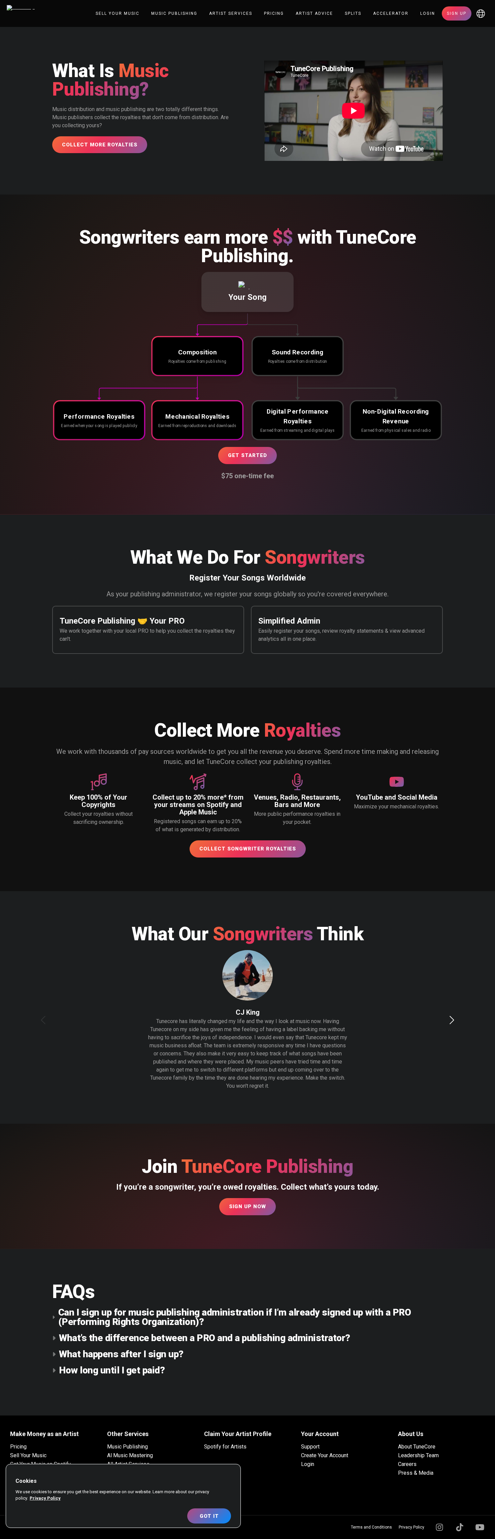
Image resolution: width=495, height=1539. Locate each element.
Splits (353, 13)
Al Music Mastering (130, 1455)
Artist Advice (314, 13)
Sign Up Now (247, 1206)
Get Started (247, 455)
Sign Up (456, 13)
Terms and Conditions (371, 1527)
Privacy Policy (411, 1527)
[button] (247, 292)
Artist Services (230, 13)
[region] (123, 1496)
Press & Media (415, 1473)
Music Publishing (174, 13)
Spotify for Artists (225, 1446)
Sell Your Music (117, 13)
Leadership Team (418, 1455)
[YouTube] (480, 1527)
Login (427, 13)
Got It (209, 1516)
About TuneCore (416, 1446)
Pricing (274, 13)
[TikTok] (460, 1527)
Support (310, 1446)
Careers (407, 1464)
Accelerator (390, 13)
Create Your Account (324, 1455)
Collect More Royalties (99, 145)
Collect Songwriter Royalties (247, 849)
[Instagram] (439, 1527)
